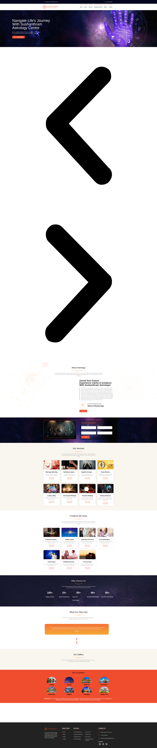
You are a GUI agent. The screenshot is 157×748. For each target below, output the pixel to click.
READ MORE (51, 477)
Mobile (82, 430)
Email (98, 425)
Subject (99, 430)
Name (82, 425)
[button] (78, 126)
